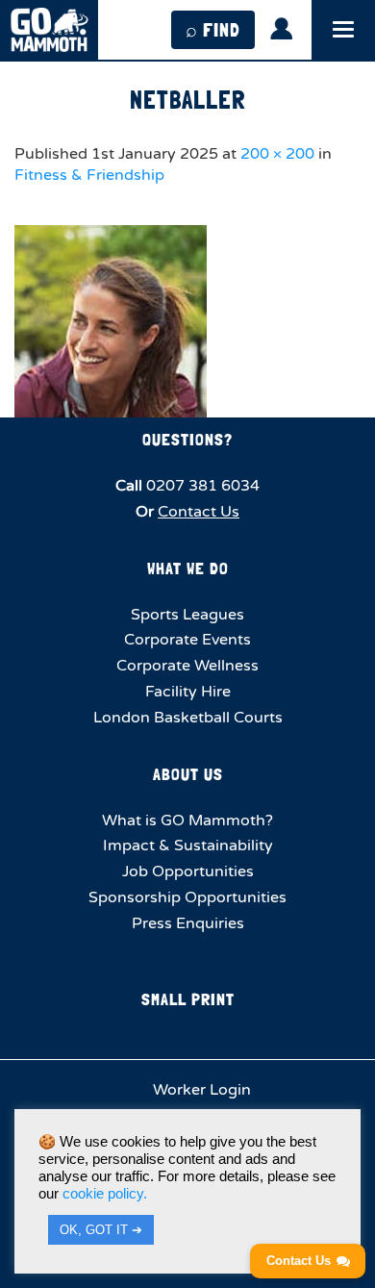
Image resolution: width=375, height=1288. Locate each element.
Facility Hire (188, 691)
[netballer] (187, 321)
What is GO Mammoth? (187, 820)
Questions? (187, 439)
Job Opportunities (188, 871)
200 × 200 (277, 154)
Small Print (188, 999)
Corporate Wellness (187, 665)
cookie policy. (104, 1193)
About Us (188, 774)
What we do (188, 568)
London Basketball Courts (188, 717)
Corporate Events (187, 639)
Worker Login (200, 1089)
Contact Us (198, 511)
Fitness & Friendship (89, 175)
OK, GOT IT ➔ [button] (101, 1230)
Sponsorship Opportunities (187, 897)
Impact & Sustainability (188, 845)
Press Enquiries (188, 923)
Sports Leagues (187, 614)
